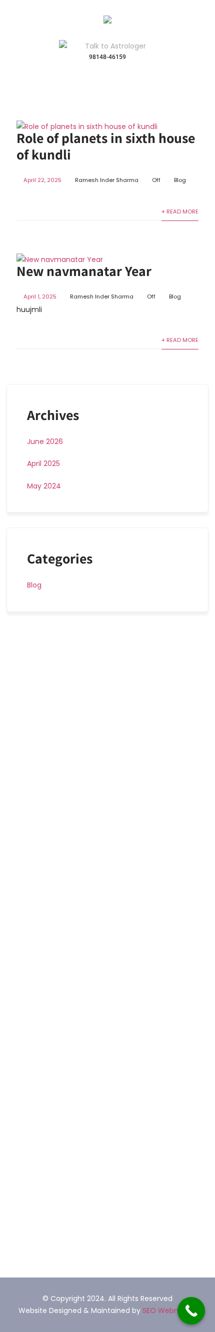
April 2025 (43, 463)
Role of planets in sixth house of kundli (105, 146)
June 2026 (45, 441)
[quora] (38, 1231)
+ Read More (180, 212)
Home (28, 928)
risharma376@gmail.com (72, 1141)
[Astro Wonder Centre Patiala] (108, 21)
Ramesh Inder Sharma (106, 180)
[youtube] (23, 1231)
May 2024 (44, 486)
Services (32, 963)
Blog (180, 180)
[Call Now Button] (191, 1310)
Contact (33, 997)
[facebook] (9, 1231)
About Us (33, 945)
